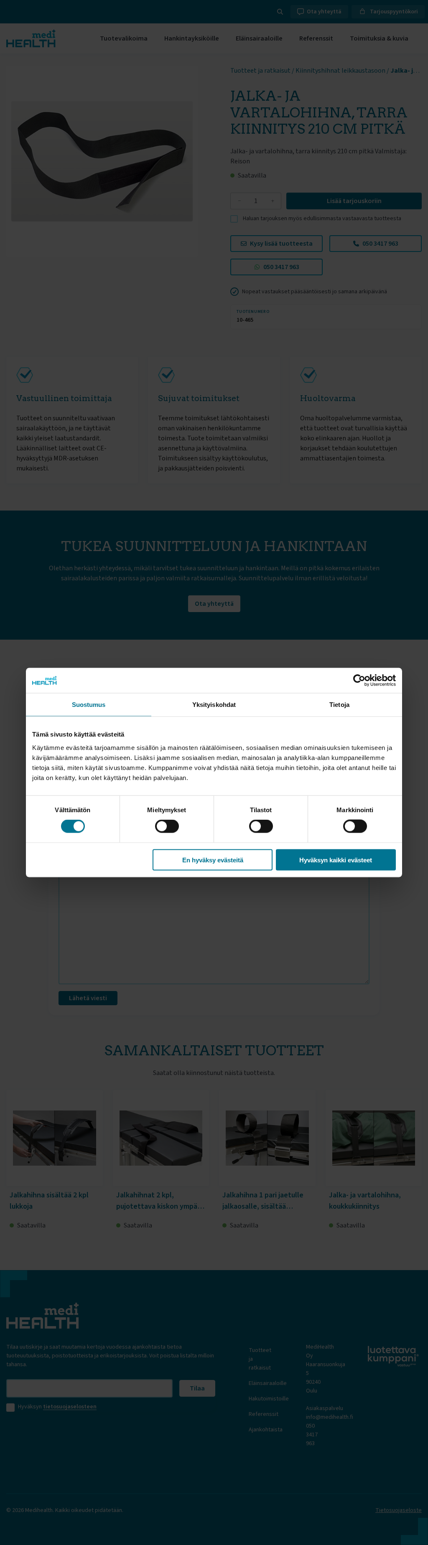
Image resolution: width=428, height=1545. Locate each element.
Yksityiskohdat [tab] (214, 704)
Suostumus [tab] (89, 704)
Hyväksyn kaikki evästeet (335, 859)
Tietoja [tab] (339, 704)
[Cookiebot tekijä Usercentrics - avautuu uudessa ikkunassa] (359, 680)
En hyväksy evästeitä (212, 859)
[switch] (167, 826)
